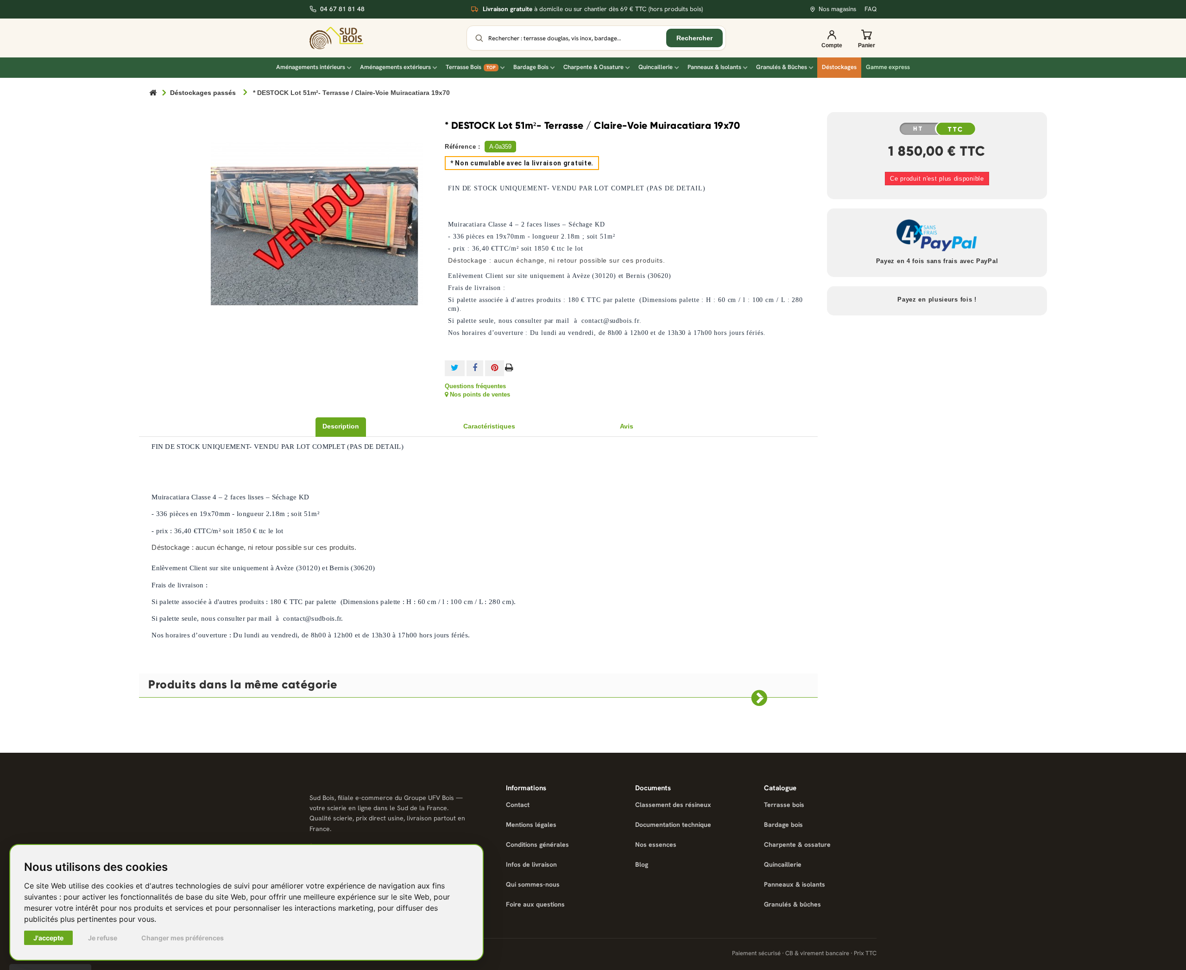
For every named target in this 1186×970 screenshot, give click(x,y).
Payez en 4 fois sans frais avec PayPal (937, 261)
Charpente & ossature (797, 844)
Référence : (462, 146)
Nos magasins (837, 9)
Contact (518, 804)
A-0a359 (500, 146)
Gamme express (888, 67)
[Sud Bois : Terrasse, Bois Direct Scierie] (343, 38)
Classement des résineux (673, 804)
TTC (956, 129)
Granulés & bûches (792, 904)
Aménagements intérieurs (310, 67)
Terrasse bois (784, 804)
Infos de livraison (531, 864)
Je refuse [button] (102, 938)
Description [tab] (340, 426)
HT (918, 128)
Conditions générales (537, 844)
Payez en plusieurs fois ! (937, 299)
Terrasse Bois (471, 67)
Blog (641, 864)
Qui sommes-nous (533, 884)
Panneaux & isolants (794, 884)
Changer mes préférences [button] (182, 938)
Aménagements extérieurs (395, 67)
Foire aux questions (535, 904)
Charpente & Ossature (593, 67)
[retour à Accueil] (153, 93)
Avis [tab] (626, 426)
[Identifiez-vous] (831, 38)
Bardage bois (783, 824)
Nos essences (655, 844)
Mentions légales (531, 824)
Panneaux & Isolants (714, 67)
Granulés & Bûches (781, 67)
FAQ (870, 9)
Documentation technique (673, 824)
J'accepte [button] (48, 938)
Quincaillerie (655, 67)
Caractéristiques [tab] (489, 426)
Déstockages (839, 67)
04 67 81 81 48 (342, 9)
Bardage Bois (531, 67)
